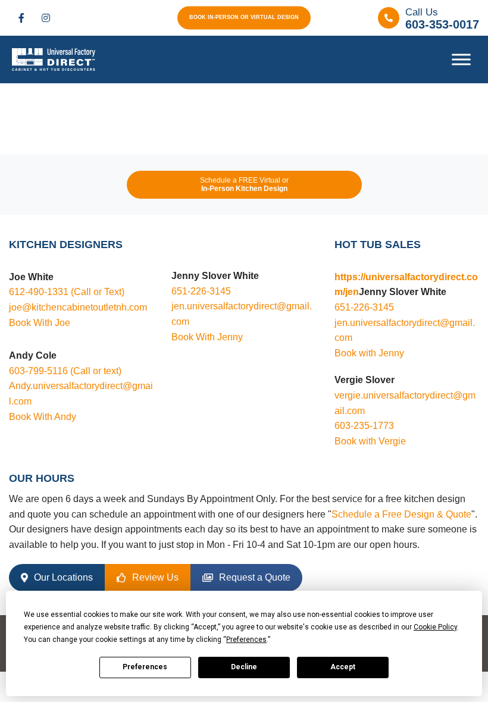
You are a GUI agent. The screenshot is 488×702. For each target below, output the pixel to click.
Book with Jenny (369, 353)
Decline (244, 667)
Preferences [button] (246, 639)
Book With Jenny (207, 337)
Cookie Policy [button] (435, 627)
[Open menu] (461, 59)
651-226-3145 (201, 291)
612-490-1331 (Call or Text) (66, 292)
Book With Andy (42, 417)
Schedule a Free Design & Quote (401, 514)
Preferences (145, 667)
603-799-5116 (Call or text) (65, 371)
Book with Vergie (370, 441)
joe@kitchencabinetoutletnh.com (78, 307)
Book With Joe (39, 323)
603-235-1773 (364, 426)
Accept (342, 667)
